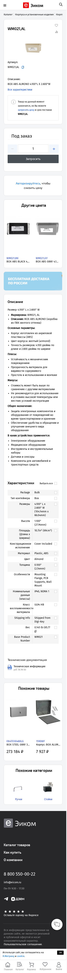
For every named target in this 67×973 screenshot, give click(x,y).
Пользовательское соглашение (23, 944)
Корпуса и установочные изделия (34, 14)
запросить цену (26, 110)
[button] (33, 47)
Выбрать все (46, 483)
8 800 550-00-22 (19, 874)
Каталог (8, 14)
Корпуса (61, 14)
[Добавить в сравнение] (56, 31)
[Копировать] (22, 67)
